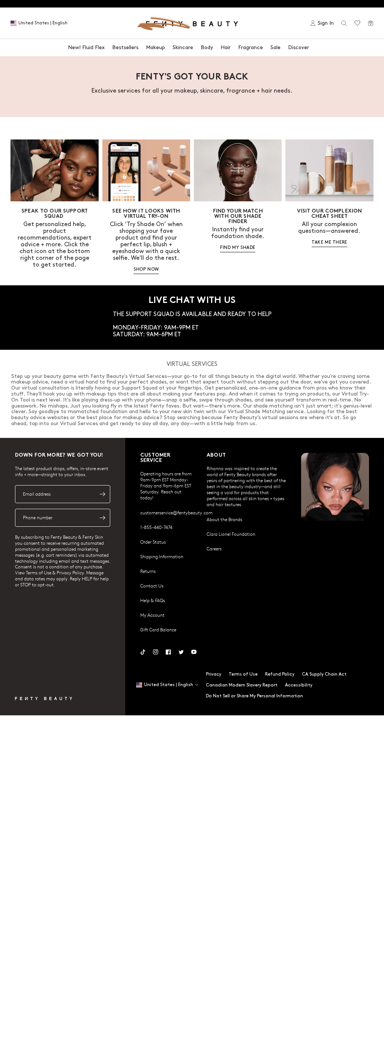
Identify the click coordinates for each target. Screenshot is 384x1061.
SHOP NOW (146, 269)
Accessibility (298, 685)
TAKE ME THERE (329, 242)
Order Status (153, 542)
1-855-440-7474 (156, 527)
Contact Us (152, 586)
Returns (148, 571)
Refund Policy (279, 674)
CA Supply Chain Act (324, 674)
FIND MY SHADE (237, 248)
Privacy (213, 674)
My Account (152, 615)
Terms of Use (243, 674)
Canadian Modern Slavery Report (242, 685)
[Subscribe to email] (102, 494)
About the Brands (224, 519)
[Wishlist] (357, 23)
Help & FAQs (152, 600)
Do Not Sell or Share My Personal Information (254, 696)
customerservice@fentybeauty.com (176, 513)
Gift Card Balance (158, 629)
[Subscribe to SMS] (102, 517)
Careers (214, 548)
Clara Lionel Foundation (231, 534)
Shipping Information (161, 556)
